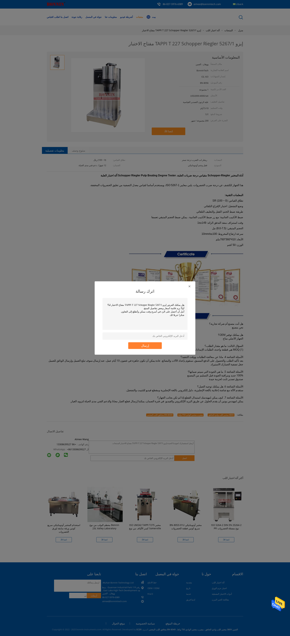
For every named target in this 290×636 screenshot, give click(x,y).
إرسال (145, 345)
